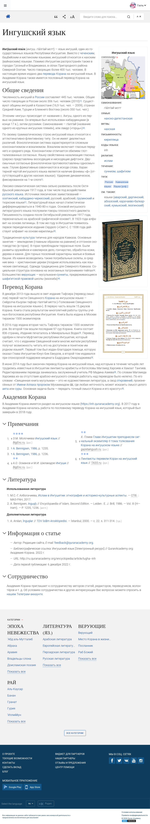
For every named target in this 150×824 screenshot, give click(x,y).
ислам (108, 160)
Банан (11, 695)
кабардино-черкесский (34, 198)
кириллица (111, 139)
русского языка (12, 194)
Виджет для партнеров (70, 753)
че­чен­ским (87, 53)
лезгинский (135, 205)
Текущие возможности (17, 758)
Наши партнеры (65, 758)
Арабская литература (57, 639)
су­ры (18, 388)
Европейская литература (59, 645)
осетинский (10, 198)
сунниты (62, 274)
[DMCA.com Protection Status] (135, 821)
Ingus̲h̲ (32, 503)
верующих (28, 274)
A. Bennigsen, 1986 (25, 448)
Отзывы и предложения (70, 762)
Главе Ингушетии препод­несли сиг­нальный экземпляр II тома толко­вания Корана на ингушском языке (110, 441)
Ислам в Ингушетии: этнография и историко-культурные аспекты (82, 495)
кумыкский (119, 205)
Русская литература (56, 658)
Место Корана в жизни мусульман (94, 639)
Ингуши (61, 463)
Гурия (11, 708)
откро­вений (124, 380)
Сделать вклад (11, 767)
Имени (21, 384)
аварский (120, 197)
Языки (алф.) (121, 186)
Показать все (16, 671)
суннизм (110, 171)
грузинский (84, 198)
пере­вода (49, 74)
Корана (61, 74)
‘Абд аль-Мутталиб (20, 639)
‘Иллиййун (14, 715)
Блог (5, 771)
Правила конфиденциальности (135, 815)
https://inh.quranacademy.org (100, 404)
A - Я (139, 17)
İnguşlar (28, 521)
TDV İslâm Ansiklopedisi (52, 521)
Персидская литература (59, 652)
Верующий (85, 632)
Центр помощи (64, 767)
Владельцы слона (19, 658)
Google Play (15, 787)
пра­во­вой (27, 278)
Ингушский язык (46, 438)
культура (29, 237)
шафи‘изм (124, 171)
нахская (109, 129)
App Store (35, 787)
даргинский (135, 197)
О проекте (8, 753)
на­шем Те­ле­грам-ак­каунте (25, 594)
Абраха (12, 645)
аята (5, 388)
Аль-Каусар (15, 689)
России (39, 97)
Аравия (12, 652)
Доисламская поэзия (21, 665)
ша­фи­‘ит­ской (11, 278)
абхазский (111, 201)
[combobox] (107, 16)
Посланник (85, 645)
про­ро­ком (43, 384)
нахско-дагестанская (118, 118)
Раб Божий (85, 652)
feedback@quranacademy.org (73, 542)
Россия (109, 181)
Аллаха (31, 384)
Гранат (12, 702)
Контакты (8, 762)
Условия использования (132, 812)
